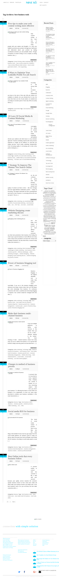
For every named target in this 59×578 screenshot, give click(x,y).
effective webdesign (23, 252)
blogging (48, 87)
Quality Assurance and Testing (8, 547)
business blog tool (12, 304)
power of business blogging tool (16, 307)
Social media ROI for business (21, 411)
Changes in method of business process (21, 365)
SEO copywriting (22, 67)
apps (47, 84)
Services (12, 2)
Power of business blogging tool (22, 263)
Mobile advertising (26, 355)
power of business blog (30, 306)
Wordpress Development (7, 554)
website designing (24, 253)
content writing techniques (49, 206)
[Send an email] (40, 572)
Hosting (47, 116)
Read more (33, 59)
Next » (13, 501)
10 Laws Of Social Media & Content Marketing (20, 117)
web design (53, 232)
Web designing (49, 169)
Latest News (49, 130)
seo (13, 204)
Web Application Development (8, 542)
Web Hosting (44, 541)
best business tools (28, 108)
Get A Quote (43, 5)
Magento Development (7, 557)
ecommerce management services (50, 210)
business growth (12, 252)
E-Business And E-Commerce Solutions (9, 546)
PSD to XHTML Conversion (7, 545)
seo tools (23, 204)
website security (49, 177)
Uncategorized (49, 166)
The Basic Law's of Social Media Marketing (24, 159)
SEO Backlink (50, 220)
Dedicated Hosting (45, 542)
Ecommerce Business (47, 209)
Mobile (47, 140)
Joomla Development (6, 556)
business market (12, 450)
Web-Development (27, 248)
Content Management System (8, 543)
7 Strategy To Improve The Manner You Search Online (20, 166)
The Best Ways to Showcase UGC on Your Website (50, 50)
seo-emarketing (27, 201)
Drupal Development (6, 558)
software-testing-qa (50, 157)
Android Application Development (49, 191)
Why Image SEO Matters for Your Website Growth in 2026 (50, 71)
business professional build (24, 450)
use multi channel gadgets (20, 358)
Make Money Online (49, 136)
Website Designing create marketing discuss (19, 211)
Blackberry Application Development (24, 542)
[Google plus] (35, 572)
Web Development (49, 234)
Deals (43, 545)
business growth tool (24, 304)
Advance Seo (47, 190)
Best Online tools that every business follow (20, 457)
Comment (25, 28)
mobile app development (49, 213)
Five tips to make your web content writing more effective (21, 24)
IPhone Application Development (49, 211)
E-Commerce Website (50, 207)
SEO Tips (17, 204)
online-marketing (26, 61)
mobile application (48, 214)
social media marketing (48, 230)
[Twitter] (19, 572)
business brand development (15, 449)
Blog (41, 2)
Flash (34, 542)
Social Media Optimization (22, 552)
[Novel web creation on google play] (47, 570)
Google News (49, 113)
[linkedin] (29, 572)
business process (28, 404)
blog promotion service (49, 200)
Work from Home (50, 183)
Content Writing (18, 61)
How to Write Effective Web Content (17, 65)
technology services (47, 232)
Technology (25, 300)
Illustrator (34, 545)
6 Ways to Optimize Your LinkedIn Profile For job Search (22, 73)
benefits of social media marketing (23, 155)
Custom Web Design (6, 539)
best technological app (49, 199)
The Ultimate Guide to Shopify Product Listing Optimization (50, 36)
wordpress (48, 180)
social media (17, 108)
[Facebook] (24, 572)
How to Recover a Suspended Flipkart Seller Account (50, 43)
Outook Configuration (52, 125)
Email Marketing (49, 107)
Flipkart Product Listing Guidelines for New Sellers (50, 28)
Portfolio (18, 2)
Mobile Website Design (7, 541)
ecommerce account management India (49, 208)
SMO (22, 405)
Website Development (6, 538)
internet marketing (50, 119)
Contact (46, 2)
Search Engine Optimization (22, 549)
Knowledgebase (49, 121)
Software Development (49, 154)
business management (29, 449)
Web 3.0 (34, 541)
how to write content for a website (25, 63)
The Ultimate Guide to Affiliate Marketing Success (50, 56)
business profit (12, 110)
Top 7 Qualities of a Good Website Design (50, 63)
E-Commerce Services (49, 104)
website (47, 174)
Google (47, 110)
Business (16, 402)
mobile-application (50, 142)
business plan (19, 306)
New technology (48, 216)
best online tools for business (23, 302)
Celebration (48, 92)
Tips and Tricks (49, 163)
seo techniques (47, 223)
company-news (49, 95)
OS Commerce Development (7, 560)
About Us (6, 2)
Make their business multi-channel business (19, 314)
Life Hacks (48, 133)
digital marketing (49, 101)
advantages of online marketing (16, 250)
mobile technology (51, 215)
